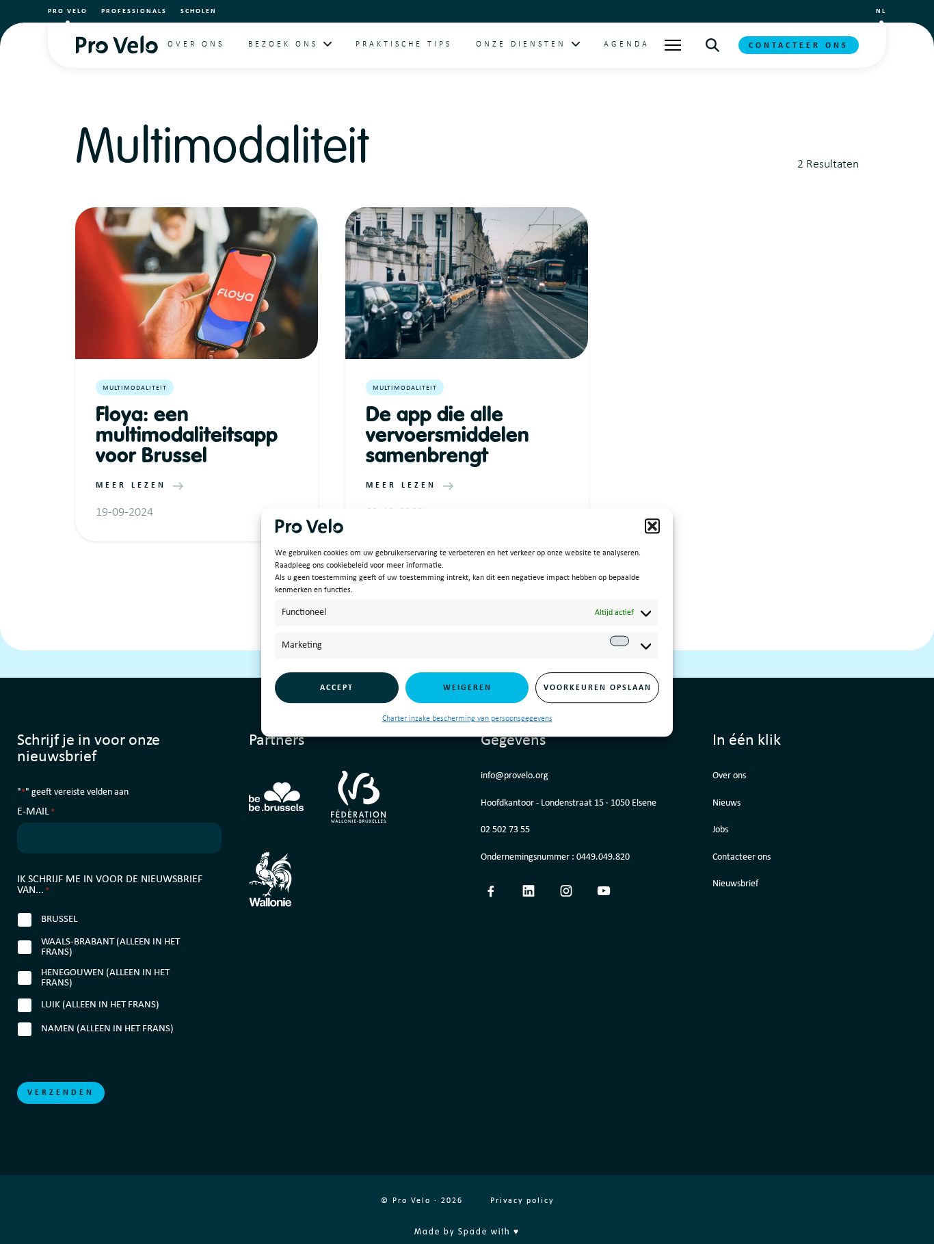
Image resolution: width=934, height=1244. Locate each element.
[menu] (672, 45)
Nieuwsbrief (735, 884)
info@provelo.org (514, 776)
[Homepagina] (116, 45)
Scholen (199, 11)
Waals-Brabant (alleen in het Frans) (110, 947)
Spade (473, 1232)
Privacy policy (522, 1201)
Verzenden (60, 1093)
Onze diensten (521, 44)
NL (881, 11)
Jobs (720, 830)
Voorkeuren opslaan (598, 687)
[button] (652, 526)
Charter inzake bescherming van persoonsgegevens (467, 719)
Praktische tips (404, 44)
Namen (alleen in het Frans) (107, 1029)
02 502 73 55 (505, 830)
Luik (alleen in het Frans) (100, 1005)
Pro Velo (68, 11)
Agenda (627, 44)
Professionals (134, 11)
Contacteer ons (799, 46)
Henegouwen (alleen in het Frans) (105, 978)
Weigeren (467, 687)
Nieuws (726, 803)
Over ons (196, 44)
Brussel (59, 919)
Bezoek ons (283, 44)
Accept (336, 687)
